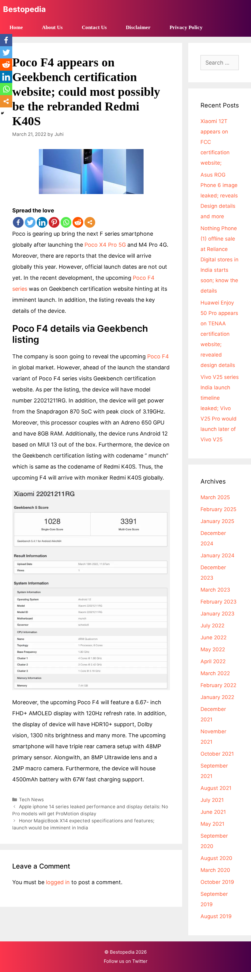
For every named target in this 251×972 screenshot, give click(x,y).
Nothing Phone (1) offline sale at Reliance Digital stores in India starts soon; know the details (219, 259)
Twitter (140, 961)
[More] (89, 222)
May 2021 (212, 824)
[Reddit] (78, 222)
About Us (52, 27)
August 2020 (216, 858)
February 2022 (218, 685)
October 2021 (217, 754)
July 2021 (212, 800)
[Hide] (2, 113)
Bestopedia (24, 9)
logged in (58, 882)
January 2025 (217, 521)
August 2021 (215, 788)
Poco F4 (158, 356)
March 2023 (215, 590)
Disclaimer (138, 27)
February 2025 (218, 509)
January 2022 (217, 697)
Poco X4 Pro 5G (105, 244)
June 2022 (213, 637)
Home (16, 27)
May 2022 (212, 649)
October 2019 (217, 882)
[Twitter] (30, 222)
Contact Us (94, 27)
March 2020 (215, 870)
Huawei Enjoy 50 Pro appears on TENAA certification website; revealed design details (219, 334)
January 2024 (217, 555)
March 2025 (215, 497)
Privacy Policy (186, 27)
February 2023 (218, 602)
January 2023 (217, 614)
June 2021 (213, 812)
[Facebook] (18, 222)
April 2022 (213, 661)
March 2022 (215, 673)
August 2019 (216, 916)
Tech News (31, 799)
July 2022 (212, 625)
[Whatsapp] (66, 222)
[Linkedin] (42, 222)
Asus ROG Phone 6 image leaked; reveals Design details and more (219, 195)
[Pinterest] (54, 222)
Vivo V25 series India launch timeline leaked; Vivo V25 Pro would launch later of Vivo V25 (219, 408)
